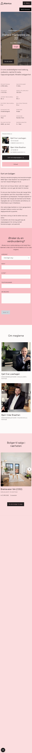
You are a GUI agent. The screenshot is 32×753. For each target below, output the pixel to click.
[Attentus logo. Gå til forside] (6, 3)
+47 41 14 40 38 (14, 141)
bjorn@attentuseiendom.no (17, 152)
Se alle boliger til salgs (15, 504)
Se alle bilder (8, 61)
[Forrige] (2, 470)
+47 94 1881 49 (14, 150)
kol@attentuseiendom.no (17, 143)
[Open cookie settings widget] (3, 750)
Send (4, 312)
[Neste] (29, 469)
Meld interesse (25, 9)
